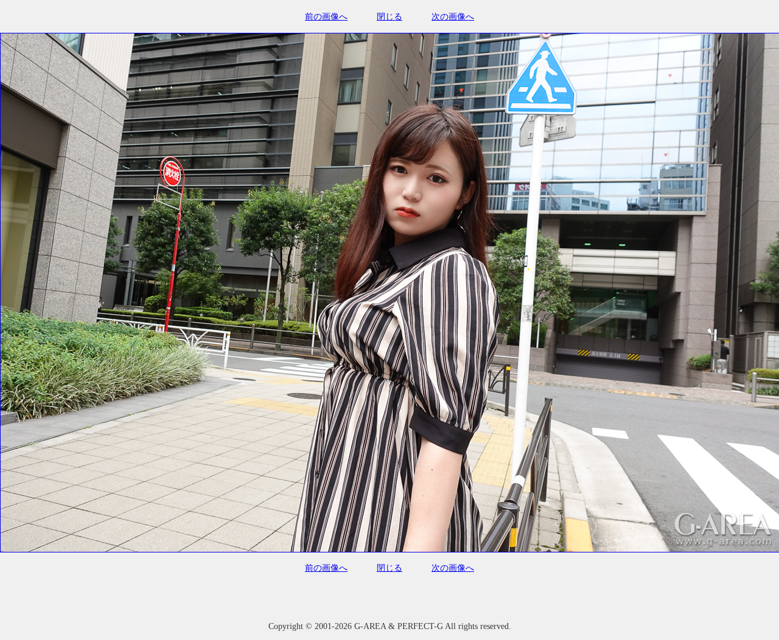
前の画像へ (326, 16)
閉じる (389, 16)
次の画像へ (452, 16)
